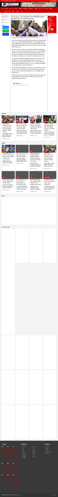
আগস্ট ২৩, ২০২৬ (19, 135)
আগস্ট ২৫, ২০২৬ (19, 191)
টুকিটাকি (50, 8)
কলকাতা (6, 8)
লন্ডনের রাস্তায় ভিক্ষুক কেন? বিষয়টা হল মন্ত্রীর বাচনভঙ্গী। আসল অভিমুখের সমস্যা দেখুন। (35, 182)
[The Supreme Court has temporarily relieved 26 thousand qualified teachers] (22, 175)
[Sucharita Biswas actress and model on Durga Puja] (4, 466)
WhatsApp (6, 30)
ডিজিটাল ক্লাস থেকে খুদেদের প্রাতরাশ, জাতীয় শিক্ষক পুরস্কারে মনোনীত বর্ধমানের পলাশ (8, 156)
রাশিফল (46, 8)
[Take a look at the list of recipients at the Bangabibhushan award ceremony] (10, 478)
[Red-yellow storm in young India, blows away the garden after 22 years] (49, 175)
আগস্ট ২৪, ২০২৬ (33, 191)
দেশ (13, 8)
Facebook (6, 27)
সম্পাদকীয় (35, 8)
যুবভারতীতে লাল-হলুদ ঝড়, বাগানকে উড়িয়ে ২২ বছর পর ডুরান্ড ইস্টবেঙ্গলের (49, 182)
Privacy (46, 450)
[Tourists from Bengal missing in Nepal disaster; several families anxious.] (8, 175)
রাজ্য (10, 8)
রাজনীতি (20, 8)
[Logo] (10, 4)
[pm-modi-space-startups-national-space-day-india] (35, 119)
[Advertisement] (29, 99)
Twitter (6, 34)
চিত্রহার (6, 11)
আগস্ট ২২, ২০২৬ (47, 137)
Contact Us (47, 453)
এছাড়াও (17, 11)
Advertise (47, 448)
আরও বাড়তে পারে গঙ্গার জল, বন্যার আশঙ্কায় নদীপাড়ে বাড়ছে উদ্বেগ (22, 155)
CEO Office (16, 85)
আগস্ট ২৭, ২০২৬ (6, 139)
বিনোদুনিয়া (30, 8)
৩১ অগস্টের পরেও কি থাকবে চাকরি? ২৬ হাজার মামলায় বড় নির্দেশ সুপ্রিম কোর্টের (21, 182)
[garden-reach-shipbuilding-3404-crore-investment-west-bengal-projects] (22, 119)
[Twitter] (53, 1)
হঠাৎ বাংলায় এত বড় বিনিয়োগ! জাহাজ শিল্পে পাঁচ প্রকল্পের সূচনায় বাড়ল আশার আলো (21, 126)
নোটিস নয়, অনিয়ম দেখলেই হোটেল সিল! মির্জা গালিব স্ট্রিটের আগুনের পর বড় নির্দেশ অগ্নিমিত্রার (49, 127)
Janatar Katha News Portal (14, 495)
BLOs (27, 85)
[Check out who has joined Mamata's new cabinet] (4, 478)
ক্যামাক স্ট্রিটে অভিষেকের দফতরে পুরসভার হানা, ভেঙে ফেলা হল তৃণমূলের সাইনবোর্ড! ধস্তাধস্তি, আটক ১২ (7, 128)
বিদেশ (16, 8)
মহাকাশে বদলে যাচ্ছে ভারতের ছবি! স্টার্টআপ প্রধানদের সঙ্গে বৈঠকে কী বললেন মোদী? (36, 126)
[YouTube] (55, 1)
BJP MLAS (22, 85)
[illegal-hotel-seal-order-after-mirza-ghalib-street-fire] (49, 119)
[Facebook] (51, 1)
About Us (47, 446)
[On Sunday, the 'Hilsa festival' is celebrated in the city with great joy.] (16, 466)
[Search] (22, 11)
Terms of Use (48, 451)
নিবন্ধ (40, 8)
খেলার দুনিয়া (25, 8)
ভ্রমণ (43, 8)
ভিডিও (13, 11)
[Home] (3, 8)
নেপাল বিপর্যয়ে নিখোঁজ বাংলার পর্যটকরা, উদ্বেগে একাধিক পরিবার (8, 181)
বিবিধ (10, 11)
